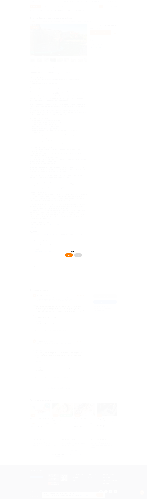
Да (69, 255)
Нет (78, 255)
